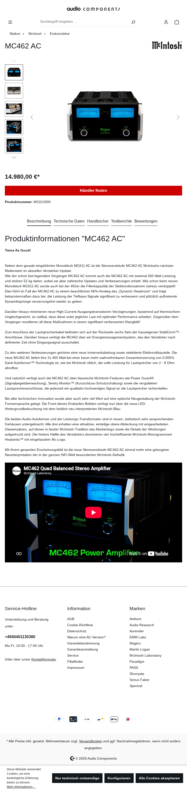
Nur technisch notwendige (77, 778)
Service (73, 655)
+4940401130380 (20, 637)
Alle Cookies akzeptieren (159, 778)
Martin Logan (140, 649)
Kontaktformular (43, 659)
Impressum (75, 668)
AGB (70, 619)
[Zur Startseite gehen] (93, 8)
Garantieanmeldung (82, 649)
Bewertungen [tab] (146, 221)
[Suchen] (133, 22)
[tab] (39, 221)
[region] (93, 117)
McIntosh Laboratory (145, 655)
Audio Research (142, 625)
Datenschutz (76, 631)
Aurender (137, 631)
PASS (134, 668)
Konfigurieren (119, 778)
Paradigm (137, 661)
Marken (137, 608)
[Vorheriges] (31, 117)
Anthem (135, 619)
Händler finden (93, 190)
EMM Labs (138, 637)
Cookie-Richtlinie (80, 625)
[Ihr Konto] (166, 22)
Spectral (136, 686)
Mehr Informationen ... (21, 787)
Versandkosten (90, 741)
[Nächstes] (178, 117)
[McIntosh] (167, 48)
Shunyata (137, 674)
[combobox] (83, 22)
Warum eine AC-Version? (86, 637)
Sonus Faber (140, 680)
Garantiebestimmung (83, 643)
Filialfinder (75, 661)
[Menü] (10, 22)
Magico (135, 643)
